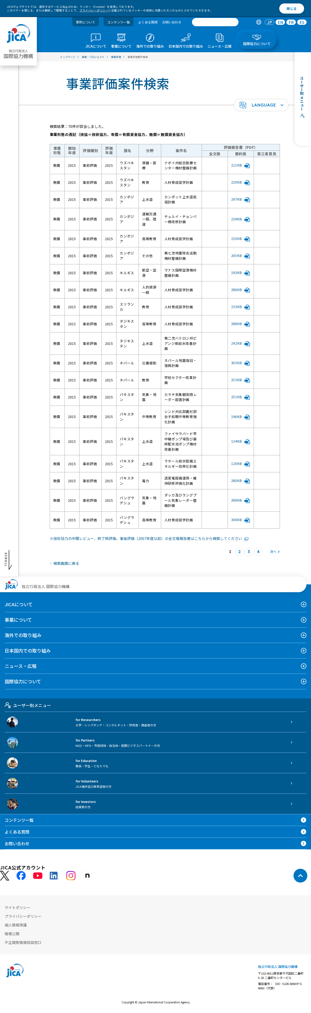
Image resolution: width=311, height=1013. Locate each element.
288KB (236, 323)
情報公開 (12, 933)
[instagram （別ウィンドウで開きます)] (71, 875)
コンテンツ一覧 (118, 22)
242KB (236, 343)
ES (301, 22)
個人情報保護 (16, 925)
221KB (236, 165)
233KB (236, 306)
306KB (236, 519)
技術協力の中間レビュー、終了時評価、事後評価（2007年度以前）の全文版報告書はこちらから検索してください (147, 538)
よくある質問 (147, 22)
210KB (236, 238)
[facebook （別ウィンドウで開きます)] (21, 875)
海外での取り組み (23, 635)
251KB (236, 396)
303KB (236, 362)
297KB (236, 199)
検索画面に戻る (66, 563)
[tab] (258, 22)
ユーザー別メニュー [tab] (32, 705)
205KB (236, 255)
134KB (236, 441)
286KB (236, 289)
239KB (236, 218)
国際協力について (23, 681)
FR (291, 22)
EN (280, 22)
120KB (236, 463)
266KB (236, 500)
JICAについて (19, 604)
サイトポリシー (17, 907)
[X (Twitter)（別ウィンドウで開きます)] (4, 876)
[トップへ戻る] (300, 876)
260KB (236, 480)
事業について (18, 619)
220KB (236, 182)
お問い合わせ (171, 22)
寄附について (85, 22)
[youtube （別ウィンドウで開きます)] (37, 875)
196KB (236, 416)
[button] (261, 105)
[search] (215, 22)
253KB (236, 379)
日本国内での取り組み (28, 650)
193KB (236, 272)
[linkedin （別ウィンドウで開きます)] (54, 876)
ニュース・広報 (21, 666)
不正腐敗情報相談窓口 (23, 942)
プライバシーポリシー (93, 10)
